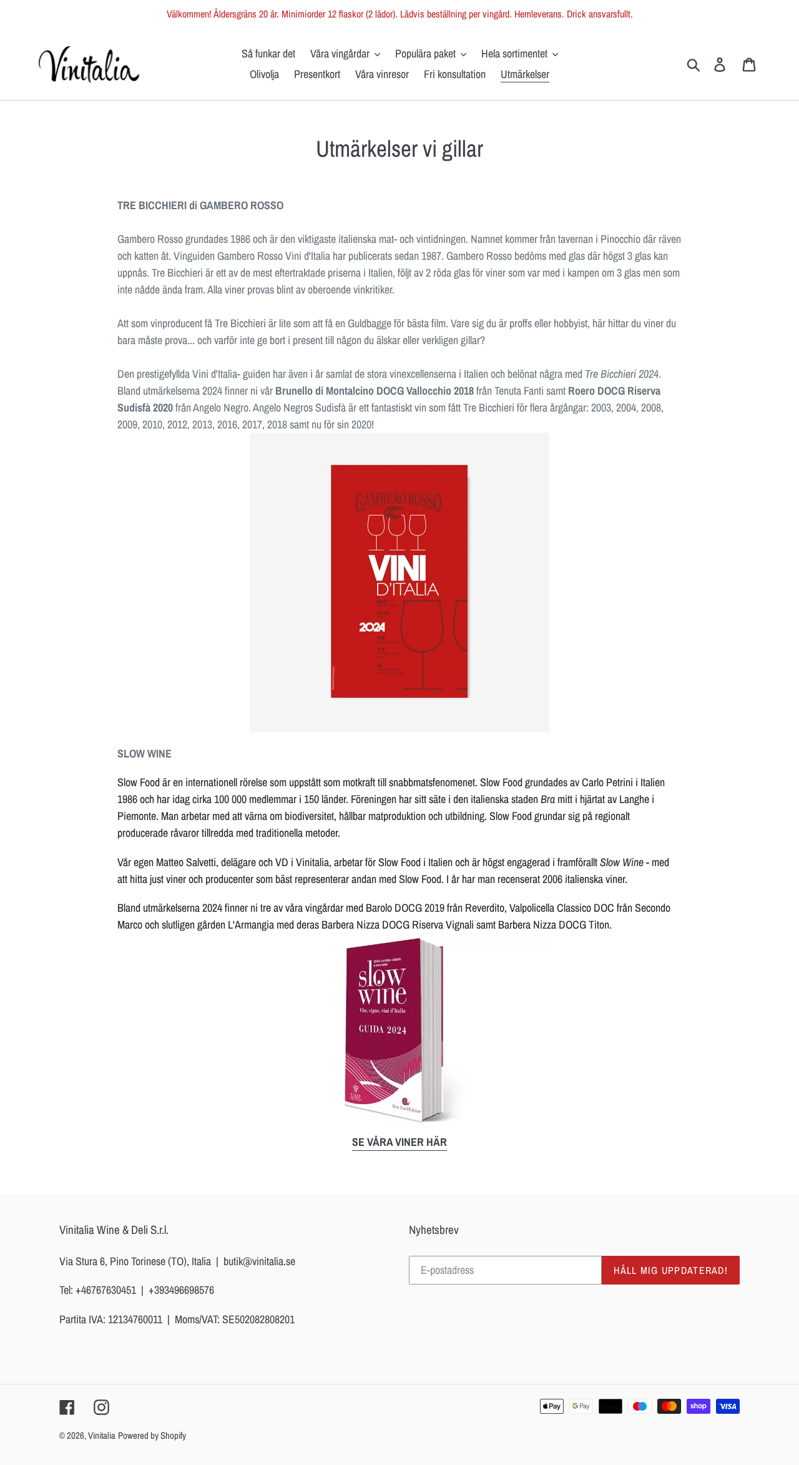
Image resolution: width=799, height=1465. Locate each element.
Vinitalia (101, 1435)
